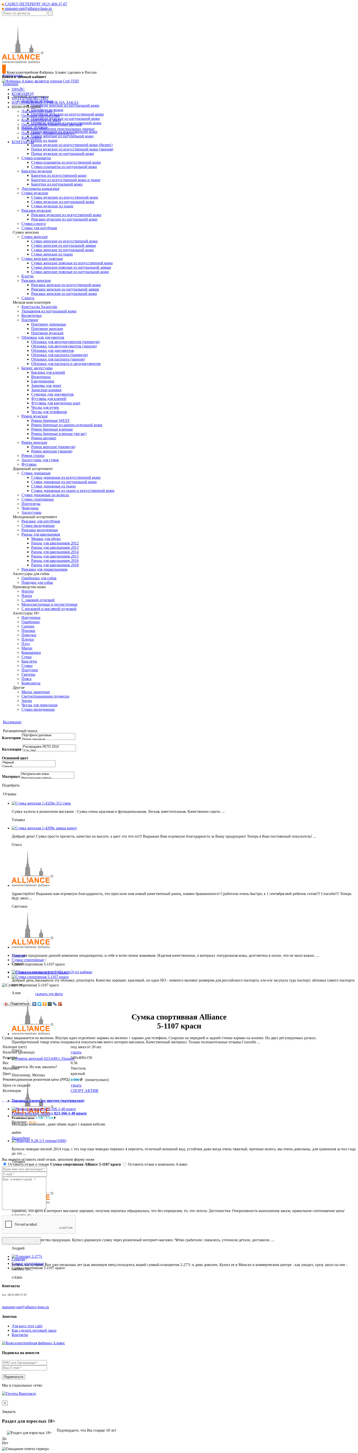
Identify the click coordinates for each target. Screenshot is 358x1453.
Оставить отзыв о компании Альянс (157, 1164)
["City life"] (49, 751)
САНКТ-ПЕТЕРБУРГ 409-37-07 (35, 4)
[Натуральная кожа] (47, 774)
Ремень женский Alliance (49, 1113)
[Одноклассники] (44, 1004)
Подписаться (13, 1377)
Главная (18, 955)
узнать (76, 1052)
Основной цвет (15, 758)
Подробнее (21, 1138)
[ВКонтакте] (34, 1004)
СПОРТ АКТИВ (84, 1091)
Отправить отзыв (21, 1241)
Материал (11, 776)
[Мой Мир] (49, 1004)
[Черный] (28, 763)
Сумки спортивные (28, 960)
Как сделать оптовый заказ (34, 1330)
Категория (11, 738)
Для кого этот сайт (27, 1326)
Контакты (20, 1335)
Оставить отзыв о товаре (64, 1164)
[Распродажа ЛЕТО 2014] (49, 747)
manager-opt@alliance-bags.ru (28, 8)
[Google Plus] (60, 1004)
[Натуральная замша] (47, 778)
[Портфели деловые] (48, 735)
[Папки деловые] (48, 739)
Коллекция (11, 749)
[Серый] (28, 767)
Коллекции (12, 722)
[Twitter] (39, 1004)
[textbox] (24, 13)
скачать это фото (49, 994)
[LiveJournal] (54, 1004)
